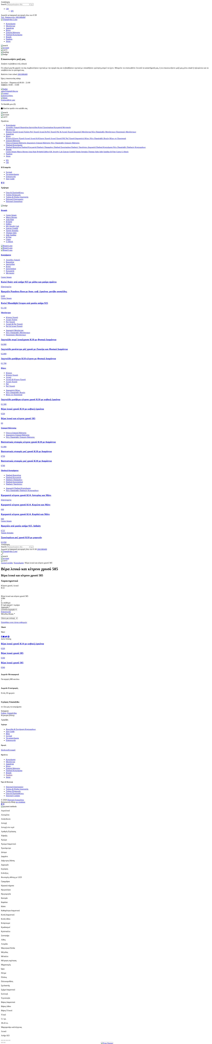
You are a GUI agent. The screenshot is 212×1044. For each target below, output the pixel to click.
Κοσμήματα (10, 24)
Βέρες (8, 30)
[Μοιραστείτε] (4, 1040)
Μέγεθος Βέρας (8, 614)
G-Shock (124, 152)
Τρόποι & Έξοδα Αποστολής (17, 197)
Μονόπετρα (10, 26)
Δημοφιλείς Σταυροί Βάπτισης (39, 143)
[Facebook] (2, 637)
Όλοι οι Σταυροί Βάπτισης (16, 143)
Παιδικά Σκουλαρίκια (62, 147)
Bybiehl (40, 152)
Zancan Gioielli (69, 152)
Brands (8, 37)
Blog (8, 734)
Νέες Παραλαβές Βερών (100, 138)
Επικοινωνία (11, 177)
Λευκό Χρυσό (56, 138)
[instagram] (3, 183)
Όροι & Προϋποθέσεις (15, 193)
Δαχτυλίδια (33, 127)
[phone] (2, 554)
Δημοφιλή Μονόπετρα (82, 132)
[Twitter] (6, 637)
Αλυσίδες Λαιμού (13, 127)
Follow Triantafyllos (9, 713)
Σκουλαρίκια (48, 127)
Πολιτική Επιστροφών (14, 199)
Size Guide (10, 179)
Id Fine (113, 152)
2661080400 (22, 74)
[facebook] (2, 183)
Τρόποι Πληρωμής (13, 195)
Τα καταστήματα (12, 174)
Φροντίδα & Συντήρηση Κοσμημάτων (21, 729)
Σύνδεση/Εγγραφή (8, 750)
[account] (5, 48)
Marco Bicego (22, 152)
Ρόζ (64, 138)
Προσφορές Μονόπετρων (126, 132)
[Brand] (106, 246)
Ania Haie (32, 152)
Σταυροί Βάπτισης (13, 32)
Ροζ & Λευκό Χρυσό (65, 132)
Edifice (46, 152)
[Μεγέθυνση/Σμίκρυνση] (9, 1040)
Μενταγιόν (66, 127)
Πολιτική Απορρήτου (14, 201)
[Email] (4, 637)
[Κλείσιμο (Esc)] (2, 1040)
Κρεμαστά (58, 127)
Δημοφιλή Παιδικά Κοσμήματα (100, 147)
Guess (118, 152)
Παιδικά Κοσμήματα (14, 35)
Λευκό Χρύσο (24, 132)
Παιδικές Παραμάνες (45, 147)
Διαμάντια (10, 28)
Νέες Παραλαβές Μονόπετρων (103, 132)
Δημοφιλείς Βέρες (82, 138)
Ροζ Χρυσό (34, 132)
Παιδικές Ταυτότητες (79, 147)
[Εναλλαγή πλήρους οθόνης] (7, 1040)
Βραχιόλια (24, 127)
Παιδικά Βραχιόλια (13, 147)
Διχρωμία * (5, 607)
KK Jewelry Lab (56, 152)
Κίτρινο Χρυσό (12, 132)
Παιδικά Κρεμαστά (29, 147)
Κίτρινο (9, 138)
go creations (20, 802)
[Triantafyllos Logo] (9, 19)
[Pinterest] (8, 637)
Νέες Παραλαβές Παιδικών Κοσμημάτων (129, 147)
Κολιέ (40, 127)
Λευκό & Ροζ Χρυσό (48, 132)
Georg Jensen (11, 152)
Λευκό (27, 138)
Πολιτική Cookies (13, 796)
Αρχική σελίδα (7, 563)
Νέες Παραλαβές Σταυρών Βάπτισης (65, 143)
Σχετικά (9, 172)
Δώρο (8, 41)
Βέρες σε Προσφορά (118, 138)
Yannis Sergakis (81, 152)
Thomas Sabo (93, 152)
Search (3, 4)
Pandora (9, 39)
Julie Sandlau (104, 152)
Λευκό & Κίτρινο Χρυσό (40, 138)
